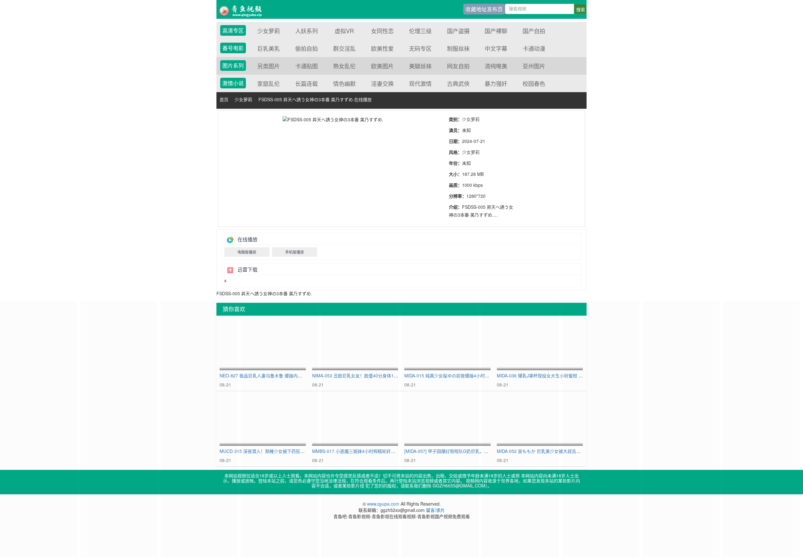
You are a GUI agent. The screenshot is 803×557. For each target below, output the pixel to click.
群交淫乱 (344, 48)
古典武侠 (458, 83)
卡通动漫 (534, 48)
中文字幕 (496, 48)
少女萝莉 (268, 31)
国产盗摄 (458, 31)
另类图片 (268, 66)
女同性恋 (382, 31)
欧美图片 (382, 66)
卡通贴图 (306, 66)
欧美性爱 (382, 48)
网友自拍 (458, 66)
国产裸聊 (496, 31)
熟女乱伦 (344, 66)
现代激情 (420, 83)
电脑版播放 (246, 252)
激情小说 (233, 83)
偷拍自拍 (306, 48)
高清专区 (233, 30)
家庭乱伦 (268, 83)
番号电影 (233, 48)
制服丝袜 (458, 48)
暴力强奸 (496, 83)
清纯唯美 (496, 66)
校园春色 (534, 83)
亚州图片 (534, 66)
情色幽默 (344, 83)
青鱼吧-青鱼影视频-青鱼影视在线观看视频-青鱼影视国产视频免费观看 (244, 9)
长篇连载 (306, 83)
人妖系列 (306, 31)
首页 (224, 99)
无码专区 (420, 48)
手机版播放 (294, 252)
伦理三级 (420, 31)
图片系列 (233, 65)
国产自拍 (534, 31)
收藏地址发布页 (484, 9)
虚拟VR (344, 31)
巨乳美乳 (268, 48)
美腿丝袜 (420, 66)
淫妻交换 (382, 83)
